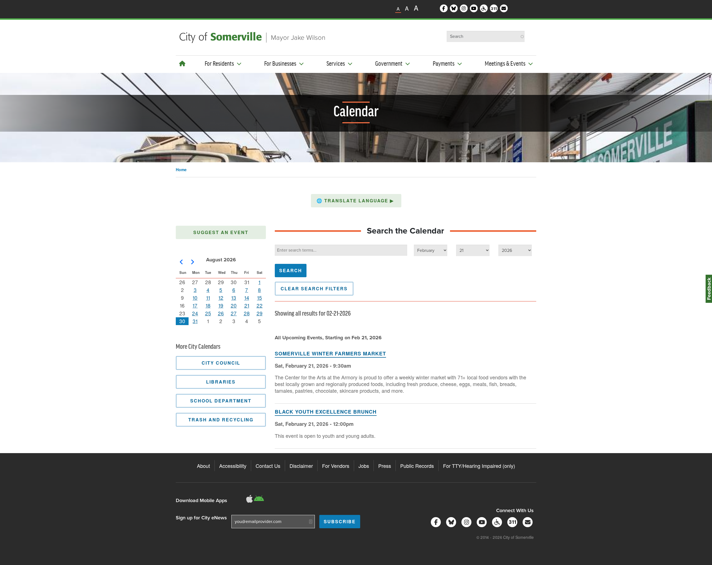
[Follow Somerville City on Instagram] (465, 521)
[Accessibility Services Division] (496, 521)
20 (234, 305)
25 (208, 313)
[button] (356, 200)
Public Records (417, 465)
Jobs (364, 465)
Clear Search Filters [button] (314, 288)
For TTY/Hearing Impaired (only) (479, 465)
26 (221, 313)
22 (259, 305)
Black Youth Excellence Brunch (326, 411)
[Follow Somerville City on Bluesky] (450, 521)
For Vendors (335, 465)
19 (220, 305)
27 (234, 313)
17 (194, 305)
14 (246, 297)
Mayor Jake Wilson (298, 38)
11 (208, 297)
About (203, 465)
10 (194, 297)
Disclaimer (301, 465)
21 (246, 305)
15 (259, 297)
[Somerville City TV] (481, 521)
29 (259, 313)
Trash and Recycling (220, 419)
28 (247, 313)
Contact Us (268, 465)
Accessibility (232, 465)
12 (220, 297)
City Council (221, 363)
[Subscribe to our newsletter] (527, 521)
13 (233, 297)
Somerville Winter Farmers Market (330, 353)
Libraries (221, 382)
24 (195, 313)
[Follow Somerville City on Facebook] (435, 521)
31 (194, 321)
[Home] (182, 63)
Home (181, 169)
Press (384, 465)
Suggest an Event (220, 232)
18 (208, 305)
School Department (220, 400)
